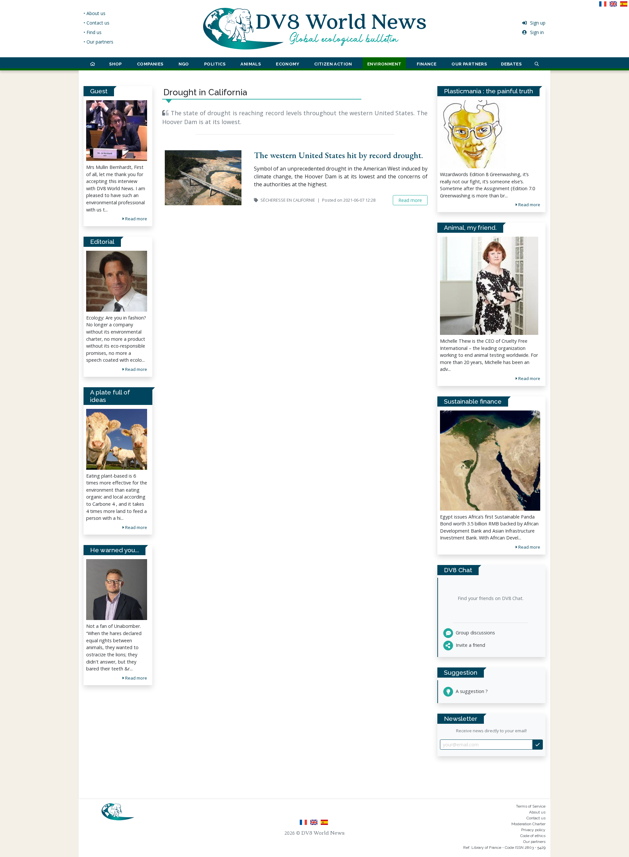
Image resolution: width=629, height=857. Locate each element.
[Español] (624, 5)
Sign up (537, 23)
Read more (135, 219)
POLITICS (214, 64)
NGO (184, 64)
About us (537, 812)
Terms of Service (530, 806)
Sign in (537, 32)
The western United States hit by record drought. (338, 155)
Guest (98, 91)
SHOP (115, 64)
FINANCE (427, 64)
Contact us (535, 818)
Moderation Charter (528, 824)
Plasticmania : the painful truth (488, 91)
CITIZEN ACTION (333, 64)
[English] (614, 5)
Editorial (102, 241)
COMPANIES (150, 64)
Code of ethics (532, 835)
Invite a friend (469, 645)
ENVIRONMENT (384, 64)
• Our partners (98, 42)
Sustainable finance (473, 401)
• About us (94, 13)
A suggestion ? (471, 691)
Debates (511, 64)
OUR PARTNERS (469, 64)
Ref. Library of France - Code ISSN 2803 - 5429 (504, 847)
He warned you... (114, 550)
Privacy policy (533, 830)
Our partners (534, 841)
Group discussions (474, 632)
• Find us (93, 32)
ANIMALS (250, 64)
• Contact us (96, 23)
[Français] (604, 5)
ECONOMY (287, 64)
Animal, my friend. (470, 227)
